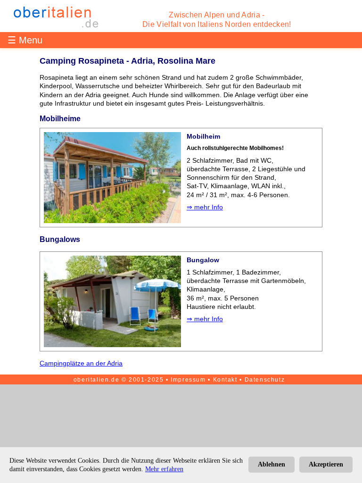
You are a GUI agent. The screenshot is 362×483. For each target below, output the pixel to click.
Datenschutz (265, 379)
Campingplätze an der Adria (81, 363)
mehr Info (208, 207)
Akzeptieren (326, 464)
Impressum (188, 379)
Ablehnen (271, 464)
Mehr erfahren (164, 469)
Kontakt (225, 379)
